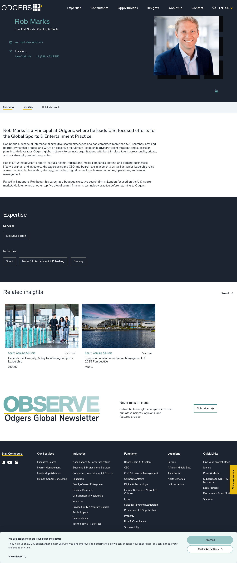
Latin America (176, 484)
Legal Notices (211, 488)
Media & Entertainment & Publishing (43, 261)
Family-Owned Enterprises (88, 484)
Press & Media (211, 473)
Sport (9, 261)
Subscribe (202, 408)
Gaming (78, 261)
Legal (127, 499)
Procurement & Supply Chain (140, 510)
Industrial (78, 501)
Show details (15, 556)
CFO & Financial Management (141, 473)
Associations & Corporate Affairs (91, 462)
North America (176, 479)
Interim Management (48, 467)
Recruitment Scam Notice (217, 493)
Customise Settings (208, 549)
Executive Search (16, 236)
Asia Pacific (174, 473)
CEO (126, 467)
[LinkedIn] (216, 91)
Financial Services (83, 490)
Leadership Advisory (49, 473)
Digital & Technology (136, 484)
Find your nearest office (216, 462)
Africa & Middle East (179, 467)
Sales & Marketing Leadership (141, 504)
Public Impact (80, 512)
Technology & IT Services (87, 524)
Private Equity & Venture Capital (91, 507)
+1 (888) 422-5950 (47, 56)
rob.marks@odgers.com (29, 42)
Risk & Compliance (135, 521)
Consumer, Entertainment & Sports (93, 473)
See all (225, 293)
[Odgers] (22, 8)
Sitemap (207, 499)
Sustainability (80, 518)
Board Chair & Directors (138, 462)
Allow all (210, 540)
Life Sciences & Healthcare (88, 495)
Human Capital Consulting (52, 479)
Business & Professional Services (92, 467)
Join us (207, 467)
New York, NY (23, 56)
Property (129, 516)
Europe (172, 462)
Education (78, 479)
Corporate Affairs (134, 479)
